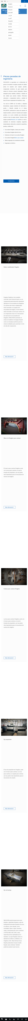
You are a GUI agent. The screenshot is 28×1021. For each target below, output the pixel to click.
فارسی (10, 15)
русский (10, 12)
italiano (10, 29)
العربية (9, 18)
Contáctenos (11, 181)
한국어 (10, 26)
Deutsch (10, 7)
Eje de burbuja (7, 890)
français (10, 9)
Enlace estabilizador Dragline (11, 267)
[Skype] (2, 1019)
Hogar (5, 10)
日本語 (10, 24)
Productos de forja (15, 119)
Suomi (10, 38)
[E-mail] (6, 1019)
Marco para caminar (18, 137)
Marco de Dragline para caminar (12, 438)
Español (10, 21)
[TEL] (10, 1019)
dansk (9, 35)
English (10, 4)
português (10, 32)
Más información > (9, 356)
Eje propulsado (7, 739)
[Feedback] (26, 1019)
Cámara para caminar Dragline (12, 588)
